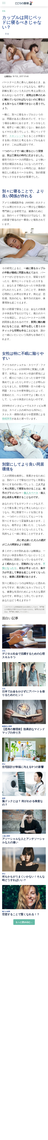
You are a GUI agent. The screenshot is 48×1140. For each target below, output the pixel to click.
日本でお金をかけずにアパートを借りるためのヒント (23, 693)
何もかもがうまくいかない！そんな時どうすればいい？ (23, 878)
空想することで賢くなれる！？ (20, 914)
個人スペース (31, 492)
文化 (3, 11)
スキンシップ (16, 136)
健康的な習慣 (7, 726)
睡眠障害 (7, 418)
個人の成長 (6, 911)
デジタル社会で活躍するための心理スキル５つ (23, 655)
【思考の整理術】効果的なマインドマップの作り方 (23, 731)
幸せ (3, 764)
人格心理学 (6, 836)
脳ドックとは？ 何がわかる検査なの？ (22, 802)
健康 (3, 798)
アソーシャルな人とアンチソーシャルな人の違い (23, 840)
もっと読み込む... (24, 922)
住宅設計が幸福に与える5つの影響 (23, 766)
